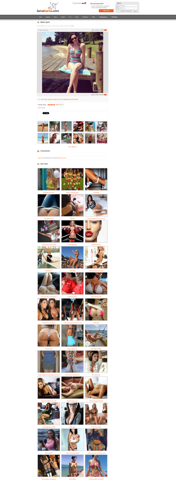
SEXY (58, 99)
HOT (42, 99)
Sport (77, 17)
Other (93, 17)
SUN (61, 99)
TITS (73, 99)
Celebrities (85, 17)
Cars (70, 17)
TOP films (114, 17)
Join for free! (63, 158)
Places (55, 17)
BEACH (70, 99)
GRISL (45, 99)
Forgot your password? (126, 10)
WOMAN (50, 99)
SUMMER (64, 99)
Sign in (39, 107)
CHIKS (54, 99)
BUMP (76, 99)
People (63, 17)
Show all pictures (44, 30)
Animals (48, 17)
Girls (40, 17)
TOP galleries (103, 17)
